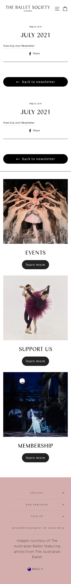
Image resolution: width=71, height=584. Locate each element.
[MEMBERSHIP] (35, 404)
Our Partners (37, 504)
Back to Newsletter (38, 82)
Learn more (35, 361)
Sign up (37, 516)
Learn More (35, 265)
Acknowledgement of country (37, 528)
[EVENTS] (35, 211)
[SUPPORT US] (35, 307)
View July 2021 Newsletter (19, 45)
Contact (37, 493)
